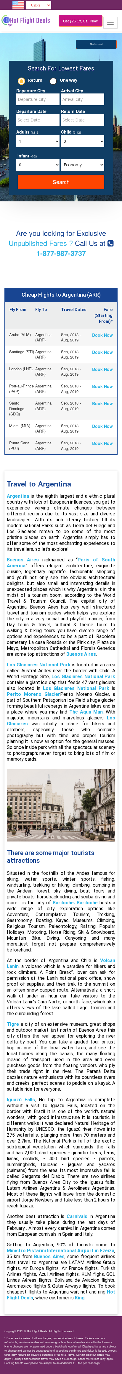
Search (61, 181)
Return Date (73, 111)
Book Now (102, 335)
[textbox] (38, 99)
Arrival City (72, 90)
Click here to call (96, 44)
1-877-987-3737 (61, 253)
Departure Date (31, 111)
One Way (69, 80)
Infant (27, 156)
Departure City (30, 90)
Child (71, 132)
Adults (27, 132)
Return (35, 80)
